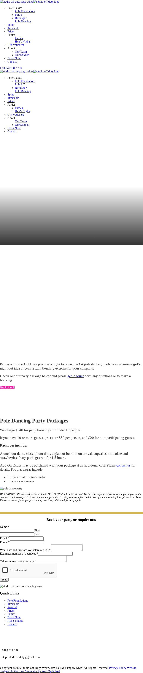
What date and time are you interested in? (25, 550)
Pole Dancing (23, 21)
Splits (10, 24)
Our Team (21, 51)
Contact (12, 61)
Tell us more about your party (17, 561)
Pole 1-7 (20, 14)
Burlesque (21, 18)
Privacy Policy (117, 667)
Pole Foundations (25, 11)
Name (4, 526)
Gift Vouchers (15, 44)
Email (4, 538)
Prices (11, 31)
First (37, 530)
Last (36, 534)
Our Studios (22, 55)
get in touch (75, 376)
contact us (123, 465)
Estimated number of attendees (19, 553)
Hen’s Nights (22, 41)
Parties (19, 38)
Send (4, 579)
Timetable (13, 28)
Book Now (14, 58)
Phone (5, 542)
